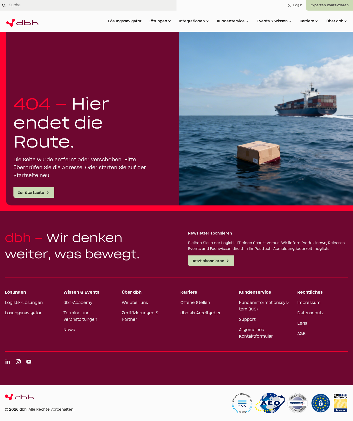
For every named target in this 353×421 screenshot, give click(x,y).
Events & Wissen (272, 21)
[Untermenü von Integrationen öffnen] (207, 21)
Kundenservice (231, 21)
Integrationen (192, 21)
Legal (302, 323)
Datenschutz (310, 313)
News (69, 330)
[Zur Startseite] (21, 21)
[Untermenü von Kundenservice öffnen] (247, 21)
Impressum (309, 302)
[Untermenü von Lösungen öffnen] (169, 21)
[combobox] (92, 5)
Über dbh (334, 21)
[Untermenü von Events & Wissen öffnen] (290, 21)
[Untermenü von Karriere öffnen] (316, 21)
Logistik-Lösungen (24, 302)
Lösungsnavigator (124, 21)
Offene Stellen (195, 302)
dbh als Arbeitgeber (200, 313)
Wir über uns (135, 302)
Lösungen (158, 21)
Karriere (307, 21)
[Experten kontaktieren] (329, 5)
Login (297, 5)
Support (247, 319)
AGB (301, 333)
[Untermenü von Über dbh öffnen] (345, 21)
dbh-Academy (77, 302)
